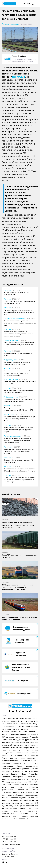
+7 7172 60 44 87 (9, 842)
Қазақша (26, 4)
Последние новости (12, 284)
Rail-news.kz (18, 77)
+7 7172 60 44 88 (9, 839)
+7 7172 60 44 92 (9, 836)
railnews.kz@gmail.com (11, 844)
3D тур (4, 862)
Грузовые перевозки (10, 24)
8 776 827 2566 (8, 857)
